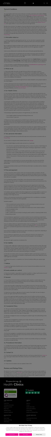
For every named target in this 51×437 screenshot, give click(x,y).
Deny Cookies (25, 434)
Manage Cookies (39, 434)
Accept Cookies (12, 434)
